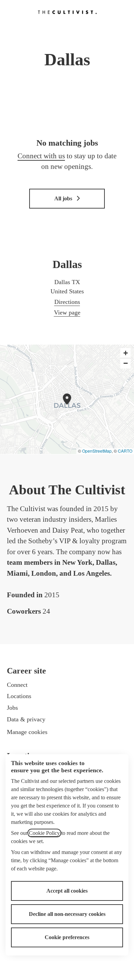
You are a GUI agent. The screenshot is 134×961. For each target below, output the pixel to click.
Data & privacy (26, 719)
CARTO (125, 451)
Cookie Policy (44, 833)
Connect (17, 684)
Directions (67, 301)
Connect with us (41, 156)
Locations (19, 696)
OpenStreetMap (97, 451)
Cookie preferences (67, 937)
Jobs (12, 707)
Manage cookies (27, 732)
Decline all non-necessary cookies (67, 914)
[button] (125, 353)
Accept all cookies (67, 891)
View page (67, 312)
